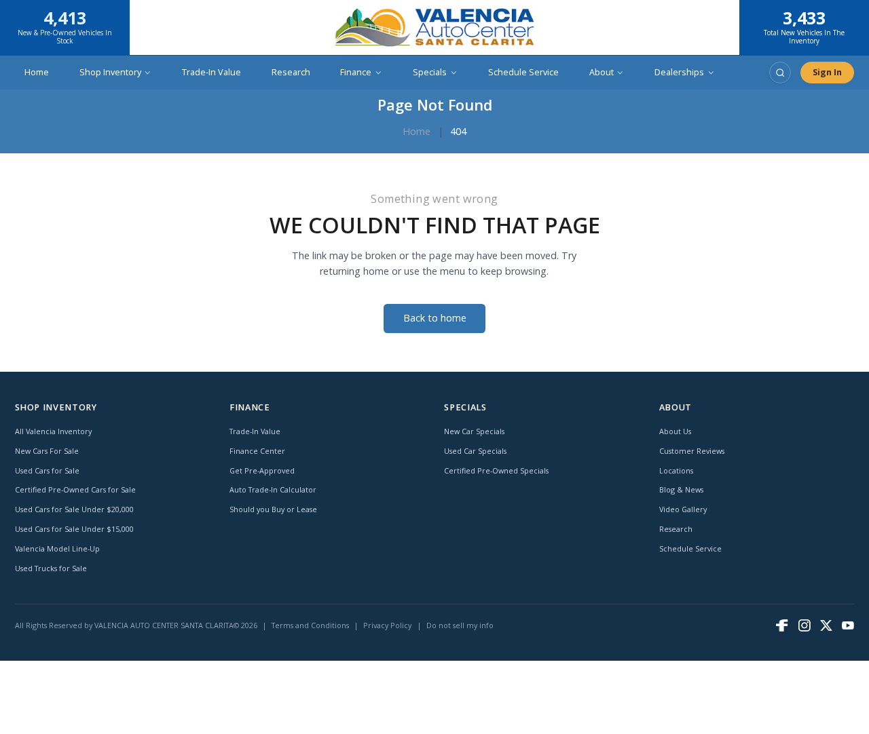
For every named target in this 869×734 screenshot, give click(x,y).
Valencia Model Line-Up (57, 548)
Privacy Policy (387, 625)
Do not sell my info (460, 625)
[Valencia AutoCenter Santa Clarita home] (434, 27)
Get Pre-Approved (262, 470)
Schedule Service (523, 72)
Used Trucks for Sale (51, 568)
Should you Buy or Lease (273, 509)
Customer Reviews (691, 451)
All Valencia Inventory (53, 431)
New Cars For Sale (47, 451)
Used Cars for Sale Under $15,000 (74, 529)
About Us (675, 431)
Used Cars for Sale (47, 470)
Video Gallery (683, 509)
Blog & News (681, 489)
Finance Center (257, 451)
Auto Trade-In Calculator (272, 489)
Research (291, 72)
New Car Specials (474, 431)
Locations (676, 470)
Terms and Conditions (310, 625)
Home (36, 72)
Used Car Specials (475, 451)
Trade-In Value (211, 72)
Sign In (827, 72)
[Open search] (780, 72)
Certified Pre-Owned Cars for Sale (75, 489)
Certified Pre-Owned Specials (496, 470)
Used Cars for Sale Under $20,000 (74, 509)
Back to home (434, 317)
